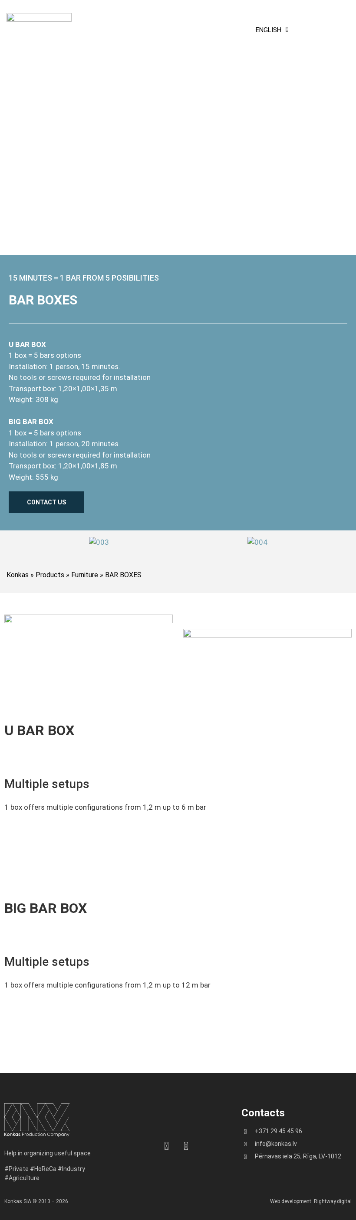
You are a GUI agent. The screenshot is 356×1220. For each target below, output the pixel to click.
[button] (323, 29)
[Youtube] (186, 1146)
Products (50, 575)
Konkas (18, 575)
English (268, 30)
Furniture (84, 575)
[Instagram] (166, 1146)
